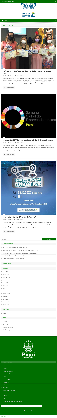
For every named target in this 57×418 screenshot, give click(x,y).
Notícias (4, 313)
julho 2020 (5, 280)
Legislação (5, 387)
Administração (7, 374)
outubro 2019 (6, 304)
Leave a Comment (20, 75)
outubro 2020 (6, 274)
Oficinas (5, 395)
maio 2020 (5, 285)
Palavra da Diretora (8, 371)
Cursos (5, 393)
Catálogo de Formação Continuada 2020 (12, 401)
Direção (5, 376)
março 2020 (5, 291)
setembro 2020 (6, 277)
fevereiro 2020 (6, 293)
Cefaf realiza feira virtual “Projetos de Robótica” (19, 217)
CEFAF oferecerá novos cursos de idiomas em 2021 (15, 247)
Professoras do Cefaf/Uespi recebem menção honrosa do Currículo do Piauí (20, 250)
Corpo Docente (7, 379)
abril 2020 (5, 288)
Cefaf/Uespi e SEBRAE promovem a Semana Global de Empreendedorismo (28, 140)
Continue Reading (10, 87)
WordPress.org (6, 330)
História (5, 368)
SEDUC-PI (6, 416)
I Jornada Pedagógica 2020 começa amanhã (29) (14, 258)
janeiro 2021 (6, 271)
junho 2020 (5, 282)
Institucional (5, 365)
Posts (5, 324)
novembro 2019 (6, 302)
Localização (6, 382)
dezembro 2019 (6, 299)
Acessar (5, 321)
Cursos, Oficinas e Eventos (9, 390)
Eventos (5, 398)
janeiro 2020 (6, 296)
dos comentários (8, 327)
